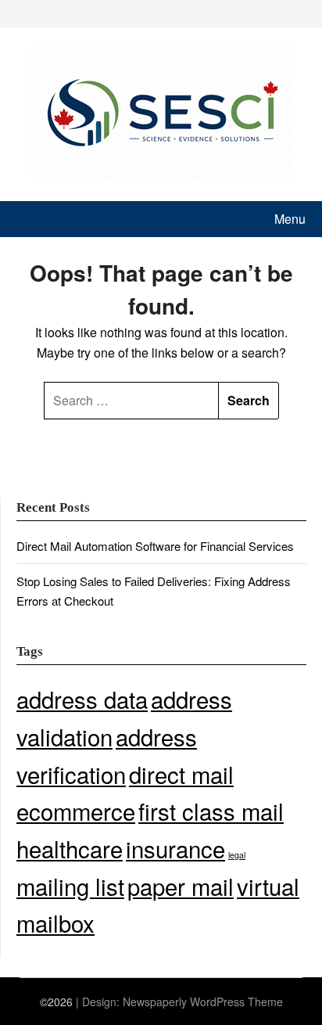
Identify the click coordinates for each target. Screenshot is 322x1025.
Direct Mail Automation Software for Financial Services (155, 546)
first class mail (211, 810)
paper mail (180, 885)
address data (82, 698)
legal (236, 855)
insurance (175, 848)
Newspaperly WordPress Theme (203, 1001)
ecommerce (75, 810)
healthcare (69, 848)
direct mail (181, 773)
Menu (290, 219)
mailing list (70, 885)
